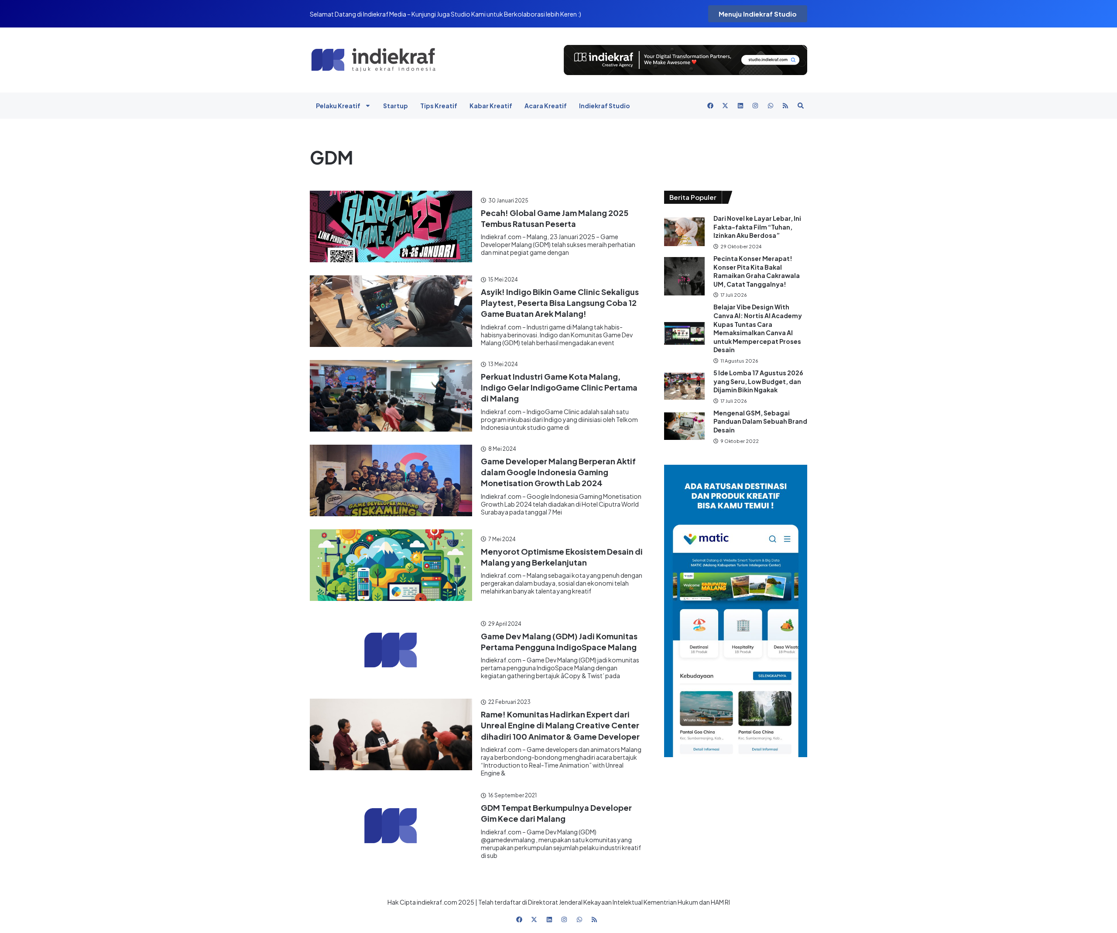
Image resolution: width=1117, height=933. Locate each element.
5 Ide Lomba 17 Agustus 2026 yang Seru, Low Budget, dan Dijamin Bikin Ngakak (758, 381)
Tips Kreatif (438, 106)
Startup (395, 106)
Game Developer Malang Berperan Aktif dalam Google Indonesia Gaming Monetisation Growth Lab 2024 (558, 472)
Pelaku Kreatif (338, 106)
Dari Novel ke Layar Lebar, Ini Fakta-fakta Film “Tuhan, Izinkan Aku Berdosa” (757, 226)
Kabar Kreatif (490, 106)
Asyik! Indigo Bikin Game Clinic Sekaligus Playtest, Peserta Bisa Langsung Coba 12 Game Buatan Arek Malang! (560, 303)
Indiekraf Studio (604, 106)
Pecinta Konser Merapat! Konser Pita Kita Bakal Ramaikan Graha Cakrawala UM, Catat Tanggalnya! (756, 271)
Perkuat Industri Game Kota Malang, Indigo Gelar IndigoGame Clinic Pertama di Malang (559, 387)
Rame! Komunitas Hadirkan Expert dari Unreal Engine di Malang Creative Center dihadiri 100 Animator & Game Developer (560, 725)
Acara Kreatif (545, 106)
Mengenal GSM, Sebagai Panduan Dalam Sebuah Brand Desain (760, 421)
